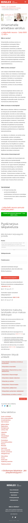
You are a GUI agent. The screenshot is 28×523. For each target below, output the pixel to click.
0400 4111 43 (19, 334)
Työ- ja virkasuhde (11, 6)
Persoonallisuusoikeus (6, 442)
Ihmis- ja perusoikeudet (7, 418)
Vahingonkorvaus (5, 453)
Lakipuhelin (4, 432)
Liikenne (3, 434)
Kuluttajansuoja (5, 428)
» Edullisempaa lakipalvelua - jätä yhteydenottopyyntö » (14, 471)
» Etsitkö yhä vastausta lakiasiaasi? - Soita (14, 213)
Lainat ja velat (4, 429)
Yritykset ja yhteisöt (6, 464)
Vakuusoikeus (4, 456)
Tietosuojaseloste (14, 492)
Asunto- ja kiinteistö (6, 416)
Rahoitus (3, 443)
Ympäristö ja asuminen (6, 461)
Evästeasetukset (14, 500)
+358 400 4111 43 (5, 286)
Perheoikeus (4, 437)
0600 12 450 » (14, 215)
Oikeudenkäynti (5, 436)
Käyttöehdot (14, 495)
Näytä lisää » (23, 399)
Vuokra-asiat (4, 459)
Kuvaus (3, 240)
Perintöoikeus (4, 440)
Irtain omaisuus (5, 422)
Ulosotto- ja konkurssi (6, 451)
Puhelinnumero (5, 260)
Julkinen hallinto (5, 424)
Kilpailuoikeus (4, 426)
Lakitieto (3, 6)
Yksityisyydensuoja (14, 497)
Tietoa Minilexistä (14, 490)
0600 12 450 (16, 297)
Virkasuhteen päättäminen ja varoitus (11, 8)
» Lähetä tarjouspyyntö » (10, 277)
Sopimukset (4, 448)
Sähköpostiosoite (5, 253)
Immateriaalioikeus (6, 420)
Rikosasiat (3, 445)
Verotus (3, 458)
